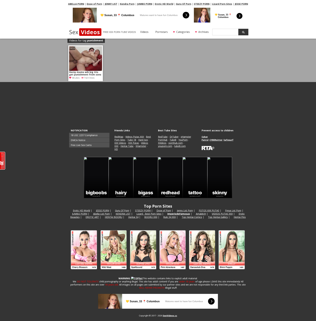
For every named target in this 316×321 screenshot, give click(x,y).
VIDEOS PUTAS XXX (222, 213)
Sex (84, 32)
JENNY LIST (111, 3)
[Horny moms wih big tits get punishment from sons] (85, 58)
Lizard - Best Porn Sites (148, 213)
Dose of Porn (94, 3)
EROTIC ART (92, 217)
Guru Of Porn (183, 3)
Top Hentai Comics (192, 217)
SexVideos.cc (170, 315)
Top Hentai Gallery (218, 217)
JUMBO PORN (144, 3)
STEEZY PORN (202, 3)
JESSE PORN (241, 3)
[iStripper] (158, 270)
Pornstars (161, 32)
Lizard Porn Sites (222, 3)
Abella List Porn (101, 213)
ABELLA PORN (76, 3)
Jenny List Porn (185, 210)
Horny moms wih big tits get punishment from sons (85, 73)
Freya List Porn (233, 210)
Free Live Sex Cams (81, 145)
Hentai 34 (133, 217)
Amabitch (201, 213)
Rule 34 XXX (169, 217)
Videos (144, 32)
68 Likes (75, 77)
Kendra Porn (127, 3)
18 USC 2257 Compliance (84, 135)
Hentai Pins (240, 217)
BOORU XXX (150, 217)
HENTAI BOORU (113, 217)
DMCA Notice (78, 140)
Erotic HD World (164, 3)
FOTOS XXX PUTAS (209, 210)
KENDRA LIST (123, 213)
